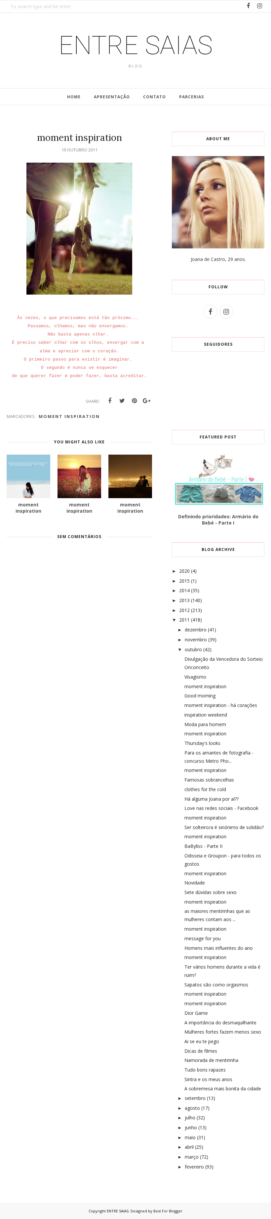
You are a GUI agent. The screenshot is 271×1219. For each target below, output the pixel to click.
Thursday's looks (202, 743)
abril (189, 1147)
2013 (184, 600)
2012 (184, 610)
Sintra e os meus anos (208, 1079)
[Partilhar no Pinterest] (134, 401)
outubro (193, 649)
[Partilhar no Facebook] (109, 401)
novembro (196, 639)
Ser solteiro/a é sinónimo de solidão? (224, 827)
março (192, 1157)
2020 (184, 571)
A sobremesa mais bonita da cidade (222, 1088)
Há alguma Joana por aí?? (211, 799)
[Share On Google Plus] (146, 401)
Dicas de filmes (200, 1051)
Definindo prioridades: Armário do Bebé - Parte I (218, 519)
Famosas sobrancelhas (209, 780)
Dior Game (196, 1013)
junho (191, 1127)
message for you (202, 938)
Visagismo (195, 677)
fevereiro (194, 1167)
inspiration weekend (205, 715)
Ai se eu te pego (201, 1041)
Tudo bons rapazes (205, 1070)
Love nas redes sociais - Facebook (221, 808)
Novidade (194, 883)
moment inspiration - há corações (220, 705)
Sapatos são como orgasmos (216, 984)
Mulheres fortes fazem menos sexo (222, 1032)
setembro (195, 1098)
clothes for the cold (205, 789)
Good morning (199, 695)
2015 (184, 581)
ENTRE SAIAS (135, 45)
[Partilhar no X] (122, 401)
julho (190, 1117)
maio (190, 1137)
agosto (192, 1108)
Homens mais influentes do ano (218, 948)
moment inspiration (69, 416)
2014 (184, 590)
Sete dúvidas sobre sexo (210, 892)
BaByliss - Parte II (203, 846)
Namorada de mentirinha (211, 1060)
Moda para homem (205, 724)
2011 (184, 620)
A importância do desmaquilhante (220, 1022)
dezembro (196, 629)
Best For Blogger (167, 1210)
